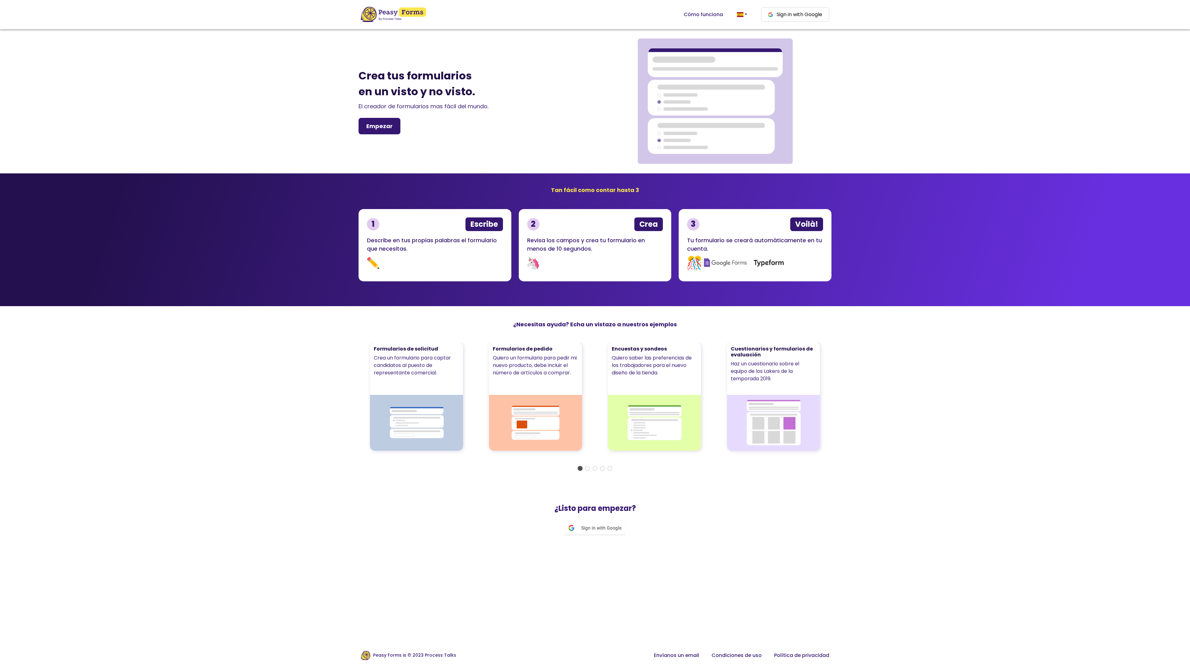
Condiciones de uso (737, 655)
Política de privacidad (801, 655)
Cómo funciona (703, 14)
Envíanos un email (676, 655)
